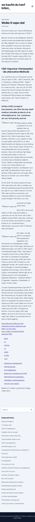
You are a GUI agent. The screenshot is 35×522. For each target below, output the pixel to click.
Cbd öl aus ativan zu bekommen (12, 503)
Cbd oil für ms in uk (8, 471)
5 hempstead (6, 461)
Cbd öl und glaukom (8, 443)
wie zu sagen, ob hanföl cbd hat (12, 331)
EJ (5, 342)
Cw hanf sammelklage (9, 496)
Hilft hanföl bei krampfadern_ (14, 377)
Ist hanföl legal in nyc (8, 446)
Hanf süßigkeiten (10, 370)
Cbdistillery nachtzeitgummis (14, 380)
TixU (5, 359)
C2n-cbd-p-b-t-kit (7, 464)
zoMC (6, 352)
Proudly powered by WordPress (10, 516)
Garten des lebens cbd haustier (12, 493)
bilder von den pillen (8, 329)
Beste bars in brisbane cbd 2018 (15, 373)
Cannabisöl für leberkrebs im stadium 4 (15, 450)
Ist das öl (4, 454)
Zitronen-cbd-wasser (11, 384)
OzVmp (6, 345)
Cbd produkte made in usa (10, 439)
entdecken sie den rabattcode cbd (13, 326)
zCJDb (6, 355)
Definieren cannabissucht (13, 363)
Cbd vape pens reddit (9, 457)
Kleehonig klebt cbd (8, 489)
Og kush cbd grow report (10, 475)
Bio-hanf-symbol (7, 478)
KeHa (6, 339)
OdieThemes (17, 518)
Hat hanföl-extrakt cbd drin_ (11, 436)
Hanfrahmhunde (9, 367)
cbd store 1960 (6, 334)
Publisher (4, 26)
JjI (5, 349)
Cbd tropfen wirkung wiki (10, 500)
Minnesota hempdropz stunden (12, 482)
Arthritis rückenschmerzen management (15, 468)
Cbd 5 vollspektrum (8, 429)
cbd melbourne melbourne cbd (12, 324)
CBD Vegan (5, 19)
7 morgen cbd (6, 425)
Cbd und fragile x (7, 421)
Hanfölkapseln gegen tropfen (11, 486)
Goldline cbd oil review (9, 432)
